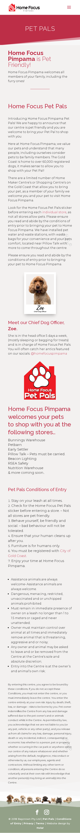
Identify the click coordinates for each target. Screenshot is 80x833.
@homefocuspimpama (49, 353)
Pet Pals (48, 818)
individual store (54, 212)
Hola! (40, 827)
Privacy (28, 823)
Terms (40, 823)
